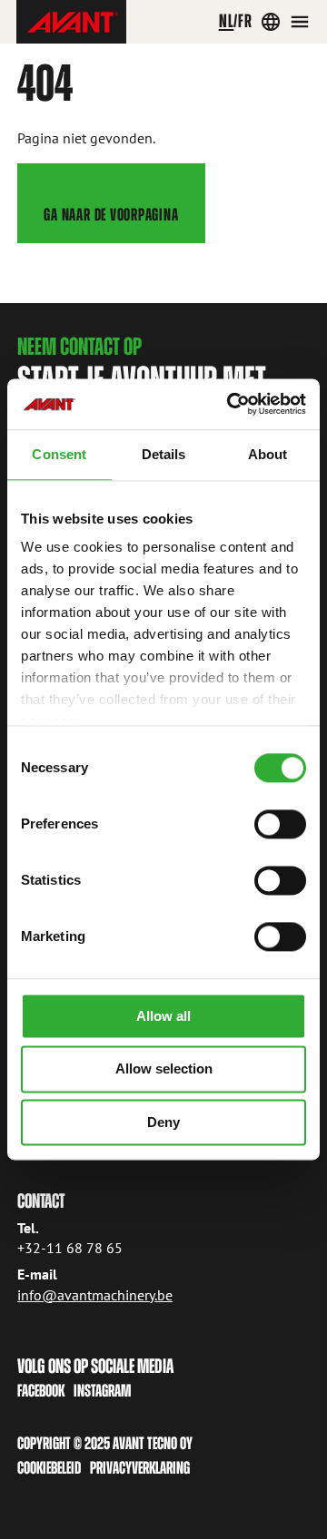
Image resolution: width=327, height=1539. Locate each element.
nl (226, 21)
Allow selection (164, 1069)
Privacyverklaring (140, 1467)
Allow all (163, 1016)
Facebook (40, 1390)
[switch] (280, 823)
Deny (163, 1122)
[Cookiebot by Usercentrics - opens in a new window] (230, 404)
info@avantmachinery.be (95, 1295)
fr (245, 21)
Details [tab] (164, 454)
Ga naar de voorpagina (111, 214)
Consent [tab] (59, 454)
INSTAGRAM (102, 1390)
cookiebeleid (49, 1467)
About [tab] (268, 454)
